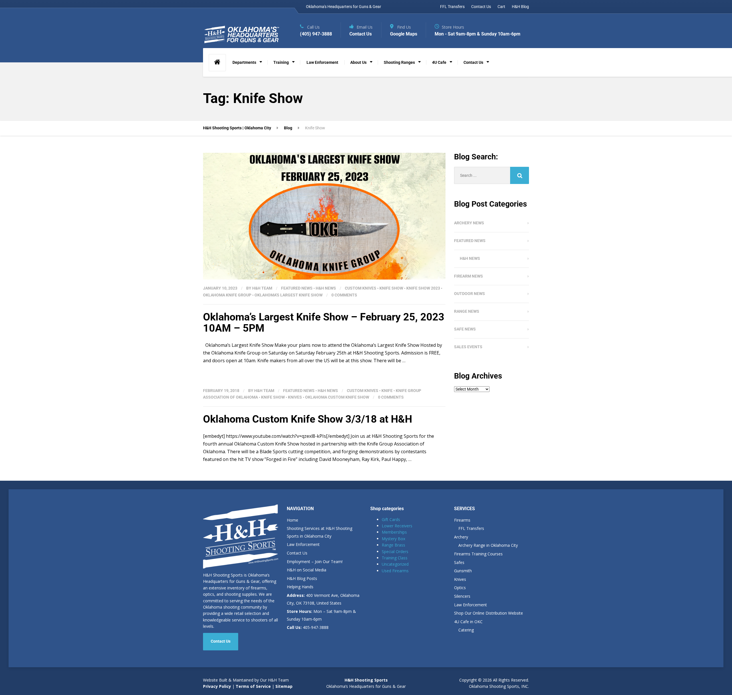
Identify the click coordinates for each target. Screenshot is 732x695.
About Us (358, 62)
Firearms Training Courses (478, 554)
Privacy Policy (217, 686)
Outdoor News (469, 293)
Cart (501, 6)
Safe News (465, 329)
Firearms (462, 520)
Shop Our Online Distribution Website (488, 613)
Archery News (469, 223)
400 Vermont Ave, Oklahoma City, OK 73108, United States (323, 599)
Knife (387, 390)
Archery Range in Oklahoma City (488, 545)
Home (292, 520)
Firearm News (468, 276)
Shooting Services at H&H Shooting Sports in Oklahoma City (319, 532)
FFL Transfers (452, 6)
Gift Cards (391, 519)
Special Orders (395, 551)
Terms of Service (252, 686)
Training (281, 62)
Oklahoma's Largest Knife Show (288, 295)
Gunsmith (463, 570)
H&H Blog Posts (302, 578)
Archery (461, 537)
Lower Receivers (397, 525)
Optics (460, 587)
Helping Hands (300, 586)
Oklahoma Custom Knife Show (337, 397)
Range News (466, 311)
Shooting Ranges (399, 62)
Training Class (394, 558)
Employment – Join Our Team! (315, 561)
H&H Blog (520, 6)
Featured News (297, 288)
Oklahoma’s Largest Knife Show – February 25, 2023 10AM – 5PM (323, 322)
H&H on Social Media (306, 570)
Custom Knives (360, 288)
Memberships (394, 532)
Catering (466, 630)
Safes (459, 562)
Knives (295, 397)
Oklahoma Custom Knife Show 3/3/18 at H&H (307, 419)
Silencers (462, 596)
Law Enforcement (322, 62)
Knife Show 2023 (423, 288)
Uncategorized (395, 564)
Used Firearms (395, 570)
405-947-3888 (308, 627)
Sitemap (284, 686)
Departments (244, 62)
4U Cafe (439, 62)
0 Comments (344, 295)
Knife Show (391, 288)
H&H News (326, 288)
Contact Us (481, 6)
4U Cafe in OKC (468, 621)
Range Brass (393, 545)
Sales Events (468, 346)
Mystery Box (393, 538)
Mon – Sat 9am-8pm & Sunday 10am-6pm (321, 615)
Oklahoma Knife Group (227, 295)
